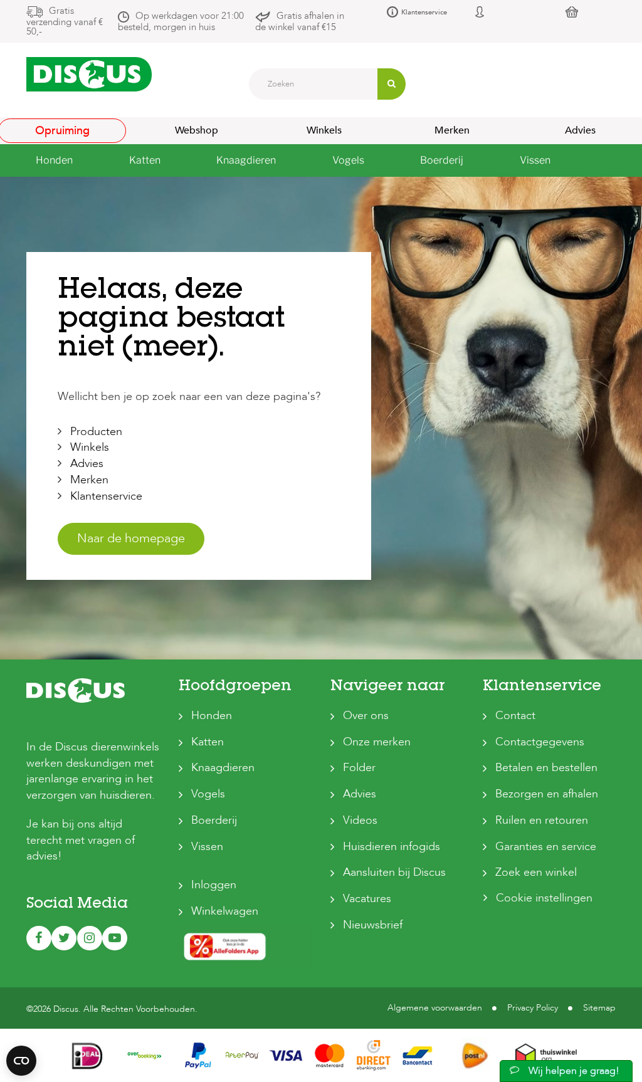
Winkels (324, 130)
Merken (452, 130)
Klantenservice (424, 12)
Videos (360, 820)
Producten (96, 431)
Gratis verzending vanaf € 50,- (64, 21)
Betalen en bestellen (546, 767)
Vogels (208, 794)
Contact (515, 715)
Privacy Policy (532, 1008)
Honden (211, 715)
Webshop (196, 130)
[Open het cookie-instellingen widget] (21, 1061)
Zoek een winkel (536, 872)
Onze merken (377, 742)
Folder (359, 767)
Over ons (366, 715)
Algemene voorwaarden (434, 1008)
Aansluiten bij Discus (394, 872)
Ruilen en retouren (541, 820)
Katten (207, 742)
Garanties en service (545, 846)
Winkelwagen (224, 911)
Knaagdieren (223, 767)
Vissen (207, 846)
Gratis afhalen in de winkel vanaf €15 (299, 21)
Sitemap (599, 1008)
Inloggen (213, 885)
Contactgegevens (539, 742)
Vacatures (367, 898)
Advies (86, 463)
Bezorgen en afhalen (546, 794)
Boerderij (214, 820)
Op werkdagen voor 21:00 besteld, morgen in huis (181, 21)
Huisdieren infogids (391, 846)
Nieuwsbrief (373, 925)
